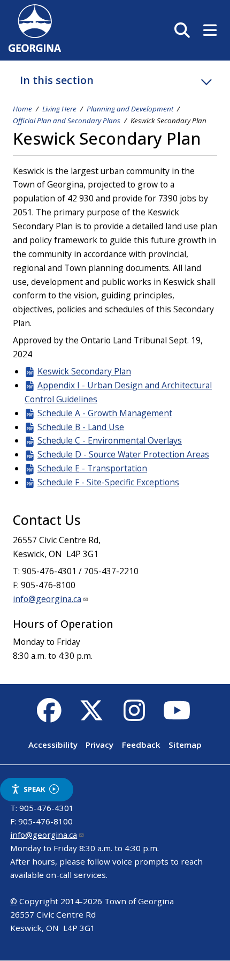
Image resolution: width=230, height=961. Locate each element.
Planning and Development (130, 109)
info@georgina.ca (47, 599)
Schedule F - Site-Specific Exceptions (108, 482)
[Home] (35, 49)
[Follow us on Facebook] (49, 716)
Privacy (99, 744)
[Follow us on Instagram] (134, 716)
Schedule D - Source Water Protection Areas (123, 454)
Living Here (59, 109)
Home (22, 109)
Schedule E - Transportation (92, 468)
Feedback (141, 744)
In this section (57, 80)
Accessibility (53, 744)
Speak (34, 789)
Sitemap (185, 744)
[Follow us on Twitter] (91, 716)
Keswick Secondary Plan (84, 371)
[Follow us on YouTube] (177, 716)
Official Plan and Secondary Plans (66, 120)
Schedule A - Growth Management (104, 413)
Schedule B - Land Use (80, 427)
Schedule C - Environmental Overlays (109, 440)
